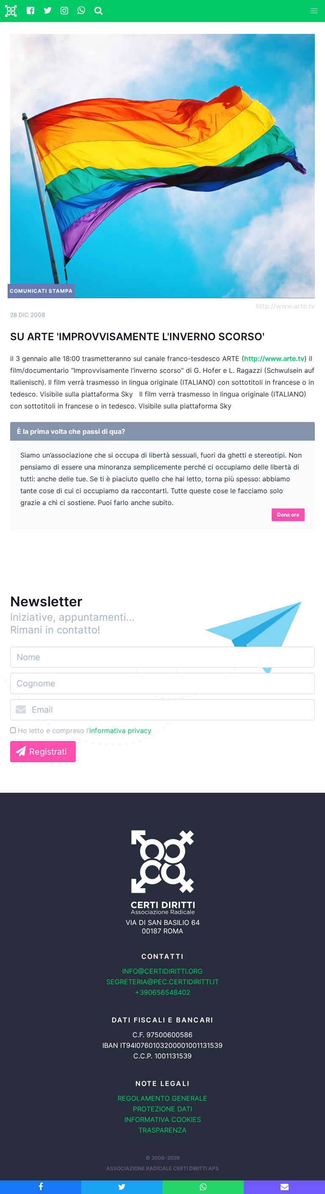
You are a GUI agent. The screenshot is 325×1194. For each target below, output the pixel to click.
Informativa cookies (162, 1119)
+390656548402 (162, 992)
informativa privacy (120, 730)
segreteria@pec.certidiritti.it (162, 981)
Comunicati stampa (41, 291)
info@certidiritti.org (162, 971)
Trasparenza (162, 1130)
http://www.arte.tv (285, 306)
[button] (314, 11)
